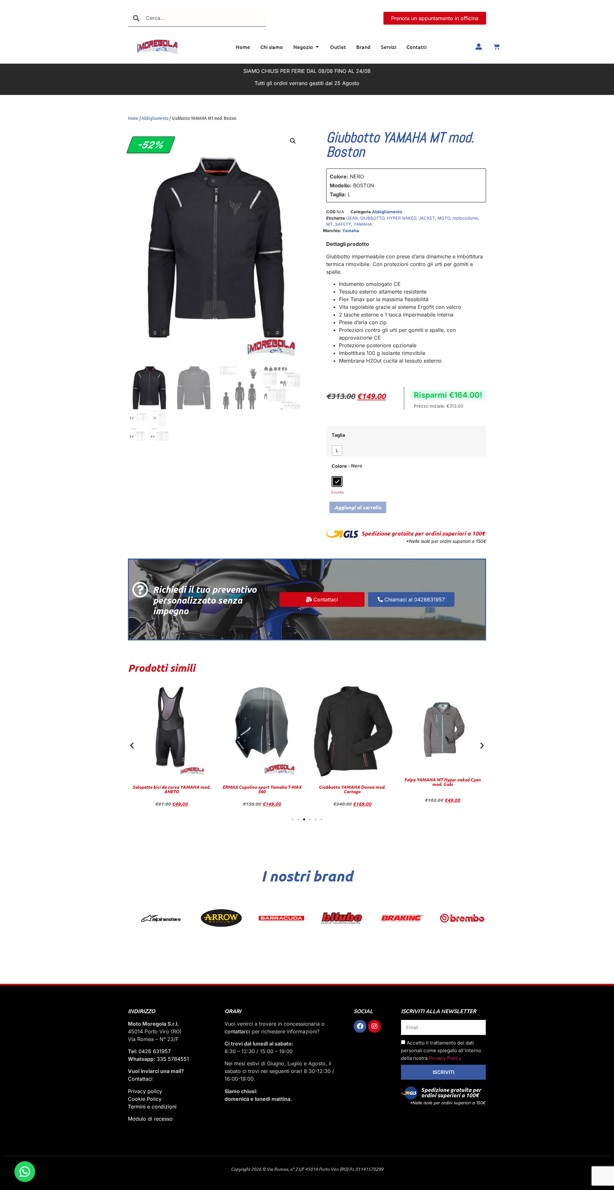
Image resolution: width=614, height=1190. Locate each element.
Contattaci (140, 1079)
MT (329, 224)
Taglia (338, 435)
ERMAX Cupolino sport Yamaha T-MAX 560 (171, 789)
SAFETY (343, 224)
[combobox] (197, 18)
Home (133, 118)
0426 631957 (154, 1051)
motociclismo (465, 218)
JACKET (427, 218)
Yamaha (350, 230)
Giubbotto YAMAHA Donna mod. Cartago (261, 789)
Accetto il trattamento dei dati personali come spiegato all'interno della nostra (441, 1050)
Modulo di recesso (150, 1119)
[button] (293, 141)
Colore (339, 466)
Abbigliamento (155, 118)
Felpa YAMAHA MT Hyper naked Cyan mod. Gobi (352, 782)
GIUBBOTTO (372, 218)
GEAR (352, 218)
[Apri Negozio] (317, 47)
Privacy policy (145, 1091)
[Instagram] (374, 1026)
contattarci (237, 1031)
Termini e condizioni (152, 1106)
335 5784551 (173, 1059)
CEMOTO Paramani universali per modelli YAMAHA (442, 771)
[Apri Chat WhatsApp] (24, 1171)
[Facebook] (360, 1026)
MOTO (443, 218)
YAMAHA (363, 224)
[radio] (337, 450)
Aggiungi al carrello (358, 507)
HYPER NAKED (401, 218)
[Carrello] (496, 46)
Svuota (337, 492)
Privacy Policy (445, 1058)
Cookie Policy (144, 1099)
